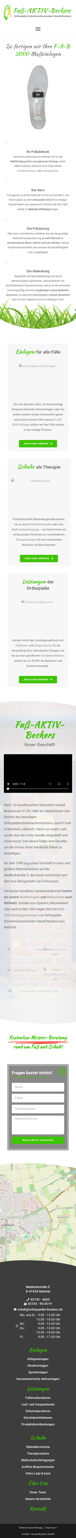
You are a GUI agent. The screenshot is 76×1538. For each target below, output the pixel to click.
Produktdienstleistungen (38, 1424)
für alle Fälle (38, 352)
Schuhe (38, 1437)
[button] (38, 29)
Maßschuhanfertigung (25, 529)
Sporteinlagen (38, 1372)
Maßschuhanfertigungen (38, 1460)
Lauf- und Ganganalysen (38, 1404)
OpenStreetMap (57, 1272)
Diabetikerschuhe (40, 524)
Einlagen (38, 1350)
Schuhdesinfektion (52, 655)
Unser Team (38, 1492)
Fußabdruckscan (27, 170)
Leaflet (40, 1272)
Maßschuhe (55, 897)
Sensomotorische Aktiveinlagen (38, 1379)
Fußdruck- (22, 645)
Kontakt (38, 1508)
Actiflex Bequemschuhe (38, 1467)
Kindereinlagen (38, 1365)
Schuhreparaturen (38, 1411)
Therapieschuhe (38, 1453)
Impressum (51, 1527)
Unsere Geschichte (38, 1499)
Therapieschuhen (26, 539)
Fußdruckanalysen (38, 1398)
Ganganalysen (42, 645)
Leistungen (38, 1388)
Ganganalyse (50, 170)
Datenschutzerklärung (30, 1527)
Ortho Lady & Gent (38, 1473)
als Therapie (39, 467)
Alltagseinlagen (38, 1359)
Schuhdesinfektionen (38, 1417)
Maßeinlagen (30, 897)
